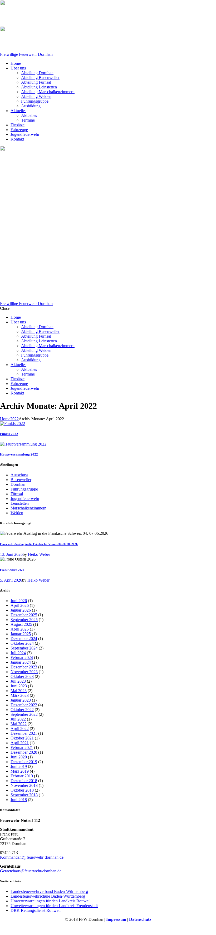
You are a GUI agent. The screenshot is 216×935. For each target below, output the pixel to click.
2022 (14, 419)
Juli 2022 (18, 719)
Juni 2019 (19, 766)
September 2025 (24, 619)
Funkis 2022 (9, 434)
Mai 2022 (19, 724)
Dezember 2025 (24, 615)
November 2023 (24, 671)
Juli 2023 (18, 681)
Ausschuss (19, 475)
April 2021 (20, 743)
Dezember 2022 (24, 705)
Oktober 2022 (22, 709)
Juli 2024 (18, 653)
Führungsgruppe (24, 489)
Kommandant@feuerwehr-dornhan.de (31, 857)
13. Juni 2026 (11, 554)
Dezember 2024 (24, 638)
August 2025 (21, 624)
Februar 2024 (22, 657)
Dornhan (18, 484)
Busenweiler (21, 479)
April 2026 (20, 605)
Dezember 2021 (24, 733)
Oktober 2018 (22, 790)
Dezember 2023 (24, 667)
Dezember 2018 (24, 780)
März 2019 (20, 771)
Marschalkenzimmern (28, 508)
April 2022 (20, 728)
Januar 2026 (21, 610)
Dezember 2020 (24, 752)
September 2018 (24, 795)
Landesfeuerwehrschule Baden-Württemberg (48, 896)
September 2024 (24, 648)
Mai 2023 (19, 690)
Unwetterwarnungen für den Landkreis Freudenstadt (54, 905)
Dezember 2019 (24, 761)
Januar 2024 (21, 662)
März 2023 (20, 695)
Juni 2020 (19, 757)
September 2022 (24, 714)
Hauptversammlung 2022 (19, 454)
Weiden (17, 513)
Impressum (116, 919)
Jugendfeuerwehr (25, 498)
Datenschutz (140, 919)
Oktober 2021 (22, 738)
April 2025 (20, 629)
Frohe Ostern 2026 (12, 569)
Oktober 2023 (22, 676)
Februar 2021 (22, 747)
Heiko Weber (39, 554)
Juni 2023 (19, 686)
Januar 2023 (21, 700)
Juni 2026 (19, 600)
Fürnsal (17, 494)
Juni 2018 (19, 799)
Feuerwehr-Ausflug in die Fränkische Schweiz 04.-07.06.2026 (39, 544)
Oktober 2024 (22, 643)
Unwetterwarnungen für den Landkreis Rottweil (51, 901)
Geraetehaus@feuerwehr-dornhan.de (30, 871)
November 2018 (24, 785)
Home (5, 419)
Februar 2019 (22, 776)
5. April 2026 (11, 580)
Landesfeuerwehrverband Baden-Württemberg (49, 891)
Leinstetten (20, 503)
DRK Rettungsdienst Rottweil (36, 910)
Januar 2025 (21, 634)
